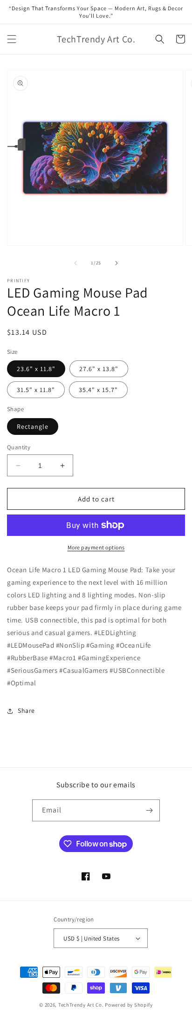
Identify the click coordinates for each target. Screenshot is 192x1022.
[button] (11, 39)
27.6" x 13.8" (98, 369)
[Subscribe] (149, 810)
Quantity (18, 447)
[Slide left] (75, 263)
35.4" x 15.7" (98, 390)
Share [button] (26, 710)
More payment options (96, 547)
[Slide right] (116, 263)
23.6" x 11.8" (36, 369)
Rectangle (32, 426)
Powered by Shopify (129, 1005)
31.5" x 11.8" (36, 390)
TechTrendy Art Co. (81, 1005)
